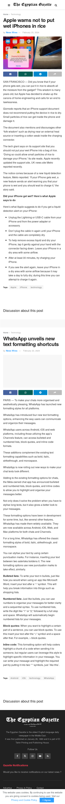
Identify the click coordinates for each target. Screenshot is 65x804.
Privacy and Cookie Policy (24, 799)
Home (5, 14)
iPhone (23, 287)
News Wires (11, 32)
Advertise (7, 787)
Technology (16, 14)
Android (14, 678)
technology (36, 287)
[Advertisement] (32, 298)
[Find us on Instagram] (32, 756)
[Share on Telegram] (40, 74)
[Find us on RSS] (48, 756)
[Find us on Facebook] (17, 756)
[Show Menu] (9, 4)
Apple (13, 287)
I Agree (47, 800)
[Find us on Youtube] (40, 756)
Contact (40, 787)
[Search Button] (56, 4)
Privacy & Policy (24, 787)
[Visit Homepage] (32, 5)
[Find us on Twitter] (25, 756)
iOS (24, 678)
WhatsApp (49, 678)
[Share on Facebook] (10, 74)
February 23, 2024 (31, 32)
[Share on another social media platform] (55, 74)
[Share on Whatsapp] (25, 74)
